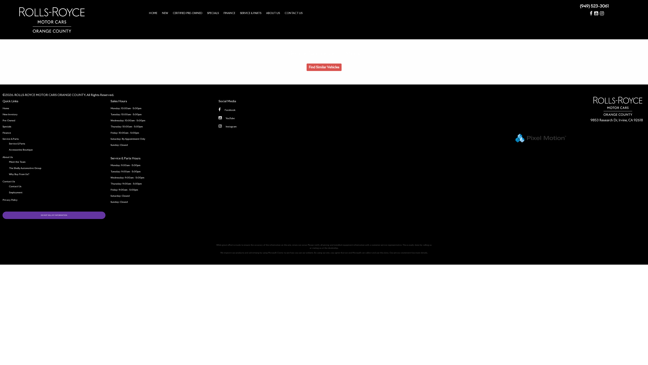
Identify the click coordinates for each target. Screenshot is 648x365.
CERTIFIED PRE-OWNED (187, 13)
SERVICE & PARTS (250, 13)
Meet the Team (17, 162)
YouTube (230, 118)
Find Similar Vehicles (324, 67)
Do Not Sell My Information (54, 215)
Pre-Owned (9, 120)
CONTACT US (294, 13)
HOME (153, 13)
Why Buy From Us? (19, 174)
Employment (15, 192)
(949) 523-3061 (594, 6)
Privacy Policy (10, 200)
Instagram (231, 127)
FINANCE (229, 13)
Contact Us (15, 186)
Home (6, 108)
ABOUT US (273, 13)
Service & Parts (17, 144)
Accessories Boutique (21, 150)
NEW (165, 13)
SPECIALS (213, 13)
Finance (7, 133)
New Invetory (10, 114)
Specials (7, 127)
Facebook (230, 110)
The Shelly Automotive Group (25, 168)
